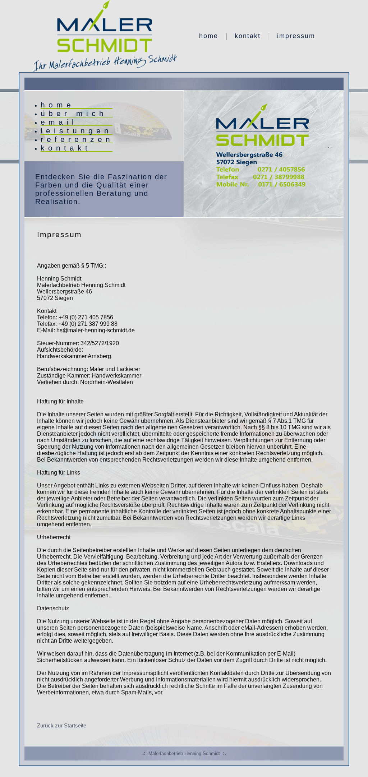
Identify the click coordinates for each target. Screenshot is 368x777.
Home (208, 36)
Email (59, 122)
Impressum (296, 36)
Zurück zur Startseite (61, 725)
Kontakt (248, 36)
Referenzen (76, 139)
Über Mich (74, 113)
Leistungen (76, 130)
